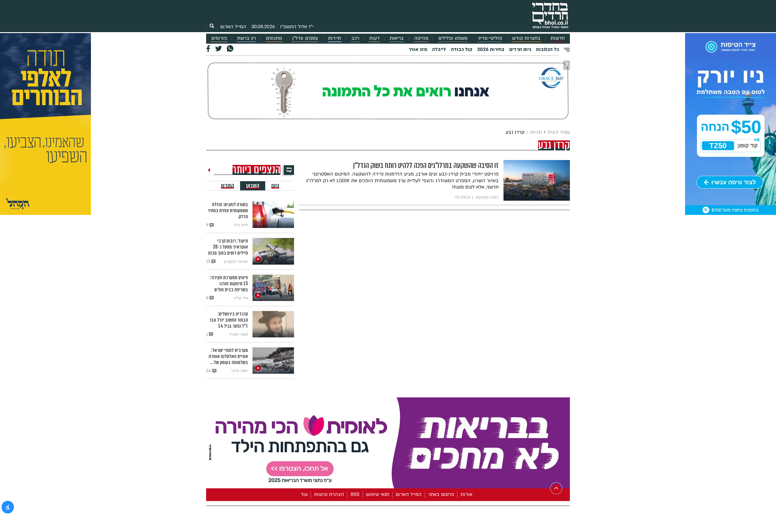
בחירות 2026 (490, 49)
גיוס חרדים (520, 49)
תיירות (334, 38)
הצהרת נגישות (329, 493)
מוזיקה (421, 38)
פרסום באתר (441, 493)
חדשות (557, 38)
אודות (466, 493)
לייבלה (439, 49)
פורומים (219, 38)
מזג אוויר (418, 49)
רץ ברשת (246, 38)
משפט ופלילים (452, 38)
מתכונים (274, 38)
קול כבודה (461, 49)
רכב (355, 38)
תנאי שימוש (377, 493)
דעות (374, 38)
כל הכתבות (547, 49)
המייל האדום (233, 26)
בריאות (397, 38)
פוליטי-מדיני (490, 38)
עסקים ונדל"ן (305, 38)
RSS (355, 493)
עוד (304, 493)
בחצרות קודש (526, 38)
